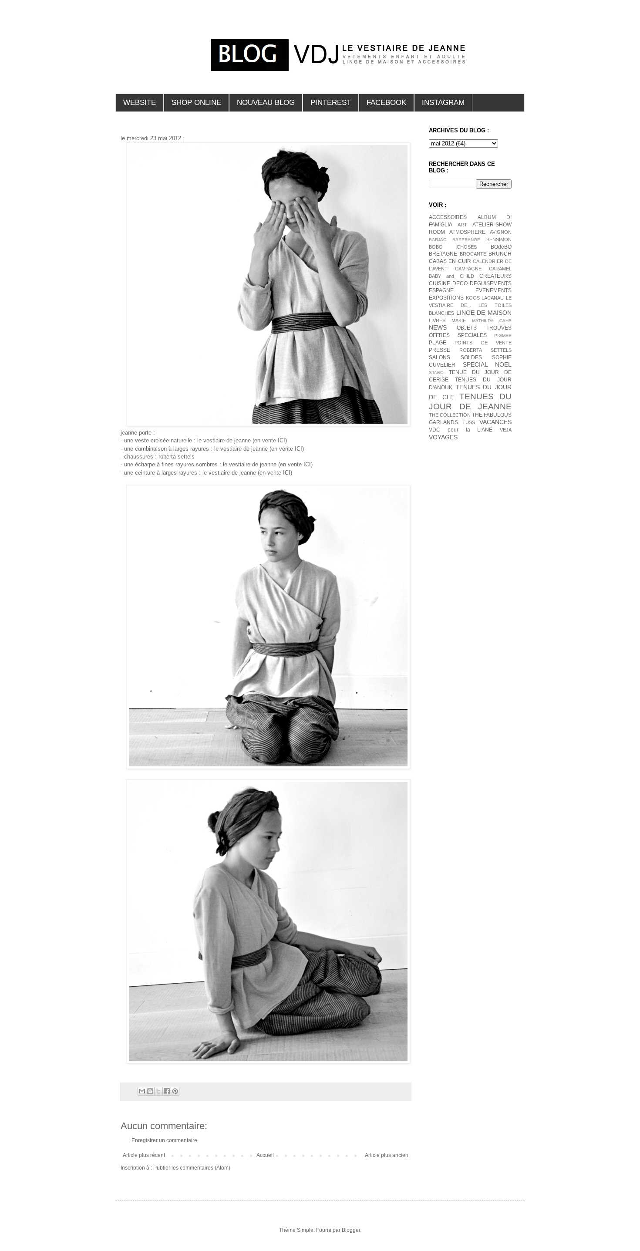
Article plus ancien (386, 1155)
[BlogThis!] (150, 1091)
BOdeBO (501, 247)
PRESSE (439, 350)
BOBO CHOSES (453, 247)
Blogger (351, 1230)
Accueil (265, 1155)
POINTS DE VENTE (483, 342)
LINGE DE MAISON (484, 312)
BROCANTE (473, 253)
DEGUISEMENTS (491, 283)
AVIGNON (501, 232)
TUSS (468, 422)
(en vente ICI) (270, 440)
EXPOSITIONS (446, 298)
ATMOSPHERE (467, 232)
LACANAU (493, 297)
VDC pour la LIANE (460, 430)
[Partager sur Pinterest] (175, 1091)
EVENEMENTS (493, 290)
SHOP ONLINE (196, 102)
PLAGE (437, 343)
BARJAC (437, 239)
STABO (436, 372)
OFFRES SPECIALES (458, 335)
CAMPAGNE (468, 268)
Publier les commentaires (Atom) (191, 1168)
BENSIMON (499, 239)
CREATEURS (495, 276)
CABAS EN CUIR (450, 261)
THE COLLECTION (450, 415)
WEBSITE (139, 102)
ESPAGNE (441, 290)
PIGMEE (503, 335)
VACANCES (495, 421)
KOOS (473, 297)
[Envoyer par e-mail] (142, 1091)
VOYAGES (443, 437)
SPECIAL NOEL (487, 364)
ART (462, 224)
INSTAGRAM (443, 102)
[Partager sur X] (158, 1091)
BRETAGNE (443, 254)
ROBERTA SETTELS (485, 350)
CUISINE (439, 283)
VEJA (506, 429)
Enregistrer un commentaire (164, 1140)
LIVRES (437, 320)
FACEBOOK (386, 102)
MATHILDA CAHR (492, 320)
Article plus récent (144, 1155)
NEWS (438, 327)
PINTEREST (330, 102)
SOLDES (471, 357)
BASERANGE (466, 239)
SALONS (439, 357)
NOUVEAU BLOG (266, 102)
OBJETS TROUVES (484, 328)
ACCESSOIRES (448, 217)
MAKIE (458, 320)
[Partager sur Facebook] (166, 1091)
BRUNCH (500, 254)
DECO (460, 283)
